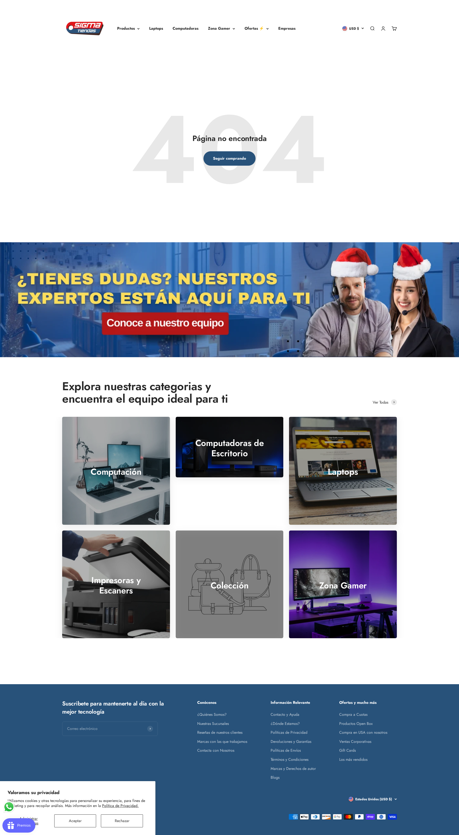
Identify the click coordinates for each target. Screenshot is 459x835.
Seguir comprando (229, 158)
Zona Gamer (219, 28)
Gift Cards (347, 750)
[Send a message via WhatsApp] (9, 806)
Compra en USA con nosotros (363, 732)
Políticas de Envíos (286, 750)
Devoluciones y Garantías (291, 741)
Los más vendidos (353, 759)
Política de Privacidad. (120, 805)
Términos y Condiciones (289, 759)
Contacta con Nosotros (215, 750)
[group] (229, 299)
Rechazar (122, 821)
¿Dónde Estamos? (285, 723)
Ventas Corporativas (355, 741)
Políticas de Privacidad (289, 732)
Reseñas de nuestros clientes (219, 732)
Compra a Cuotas (353, 714)
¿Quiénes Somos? (212, 714)
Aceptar (75, 821)
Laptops (156, 28)
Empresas (286, 28)
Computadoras (185, 28)
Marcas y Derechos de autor (293, 768)
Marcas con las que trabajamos (222, 741)
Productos (126, 28)
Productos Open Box (356, 723)
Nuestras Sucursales (213, 723)
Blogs (275, 777)
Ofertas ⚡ (254, 28)
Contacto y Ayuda (285, 714)
